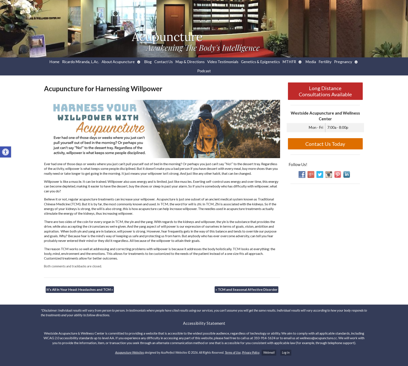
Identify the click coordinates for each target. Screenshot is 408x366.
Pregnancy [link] (343, 62)
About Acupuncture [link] (118, 62)
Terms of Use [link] (233, 352)
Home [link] (54, 62)
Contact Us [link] (163, 62)
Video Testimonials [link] (222, 62)
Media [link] (310, 62)
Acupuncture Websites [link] (129, 352)
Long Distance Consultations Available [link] (325, 91)
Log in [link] (286, 352)
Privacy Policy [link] (250, 352)
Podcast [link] (204, 71)
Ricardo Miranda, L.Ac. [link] (80, 62)
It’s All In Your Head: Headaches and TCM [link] (80, 289)
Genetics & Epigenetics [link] (260, 62)
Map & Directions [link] (190, 62)
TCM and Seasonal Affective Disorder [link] (246, 289)
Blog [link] (148, 62)
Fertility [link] (325, 62)
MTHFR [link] (289, 62)
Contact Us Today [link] (325, 144)
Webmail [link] (269, 352)
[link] (5, 151)
